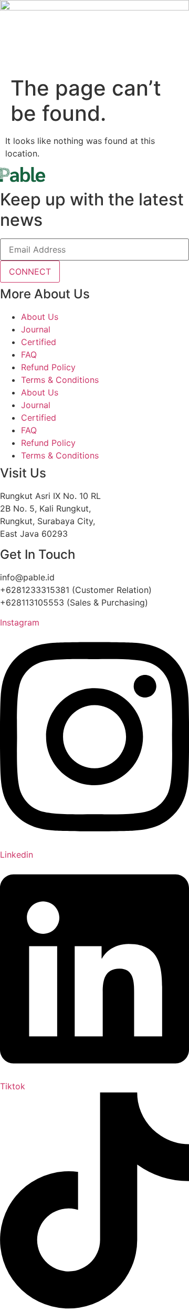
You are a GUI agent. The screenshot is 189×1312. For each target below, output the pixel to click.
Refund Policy (48, 367)
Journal (35, 329)
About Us (39, 316)
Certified (38, 342)
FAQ (29, 354)
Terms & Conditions (60, 379)
